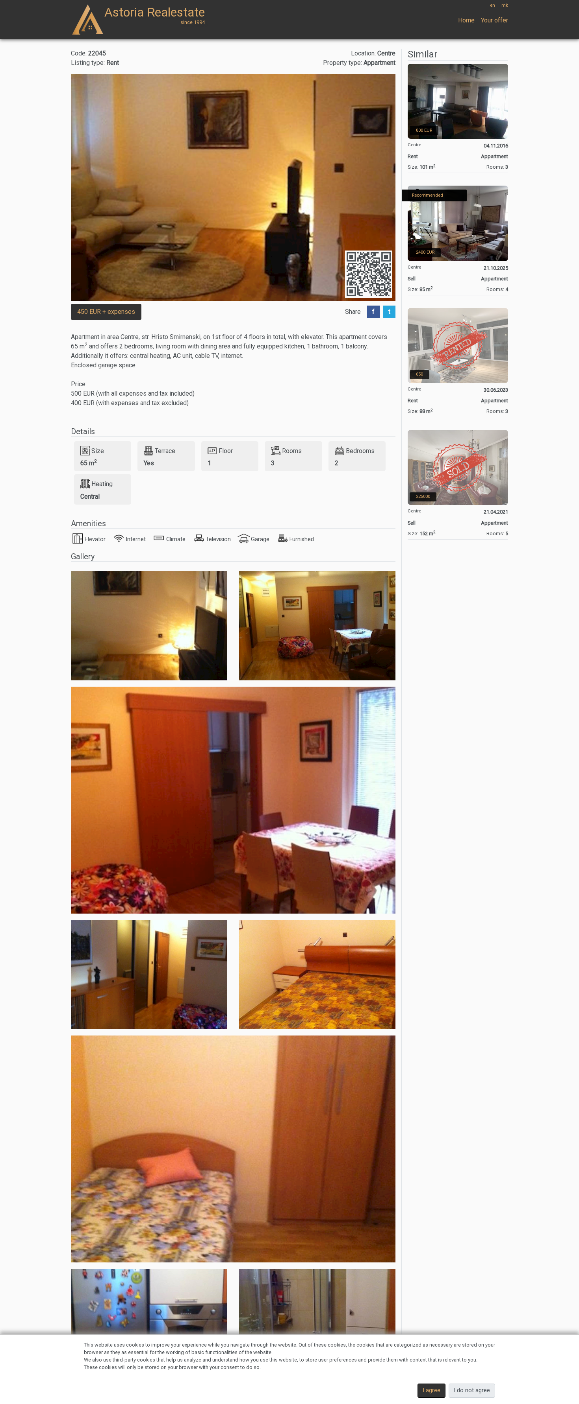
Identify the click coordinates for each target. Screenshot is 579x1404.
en (492, 5)
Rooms (292, 450)
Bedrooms (360, 450)
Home (466, 20)
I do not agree (472, 1390)
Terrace (165, 450)
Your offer (494, 20)
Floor (226, 450)
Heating (102, 484)
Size (97, 450)
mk (504, 5)
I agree (431, 1390)
